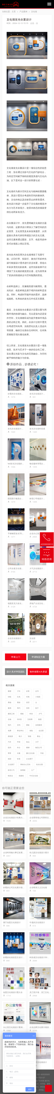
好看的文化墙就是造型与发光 (20, 393)
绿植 (9, 696)
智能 (29, 736)
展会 (38, 736)
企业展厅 (29, 758)
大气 (40, 713)
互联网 (29, 719)
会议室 (41, 730)
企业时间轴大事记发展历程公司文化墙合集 (21, 852)
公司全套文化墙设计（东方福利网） (23, 568)
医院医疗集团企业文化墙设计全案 (22, 498)
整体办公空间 (25, 764)
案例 (9, 708)
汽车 (9, 742)
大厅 (37, 742)
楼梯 (27, 747)
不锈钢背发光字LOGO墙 (18, 533)
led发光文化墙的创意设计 (19, 463)
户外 (18, 691)
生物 (9, 719)
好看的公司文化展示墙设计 (14, 887)
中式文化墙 (33, 775)
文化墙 (34, 11)
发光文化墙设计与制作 (39, 393)
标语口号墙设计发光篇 (39, 498)
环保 (18, 742)
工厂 (32, 770)
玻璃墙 (22, 770)
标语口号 (11, 770)
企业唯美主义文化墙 (38, 887)
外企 (18, 747)
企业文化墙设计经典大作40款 (16, 817)
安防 (27, 708)
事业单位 (20, 730)
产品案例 (23, 11)
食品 (27, 742)
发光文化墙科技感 (37, 428)
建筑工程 (11, 713)
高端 (9, 702)
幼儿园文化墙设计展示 (39, 852)
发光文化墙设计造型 (16, 428)
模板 (22, 713)
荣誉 (9, 753)
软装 (18, 758)
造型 (27, 702)
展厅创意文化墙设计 (12, 922)
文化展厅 (11, 764)
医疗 (37, 708)
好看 (27, 691)
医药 (9, 747)
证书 (37, 691)
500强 (19, 719)
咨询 (18, 725)
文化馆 (32, 638)
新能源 (10, 736)
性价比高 (39, 764)
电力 (20, 736)
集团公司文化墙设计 (38, 1062)
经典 (27, 696)
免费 (9, 730)
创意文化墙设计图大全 (13, 992)
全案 (18, 753)
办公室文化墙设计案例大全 (14, 1027)
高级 (18, 702)
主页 (14, 11)
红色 (18, 696)
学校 (42, 753)
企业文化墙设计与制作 (17, 638)
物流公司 (38, 747)
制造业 (10, 775)
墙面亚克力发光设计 (16, 603)
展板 (27, 725)
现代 (9, 725)
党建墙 (21, 775)
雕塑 (9, 691)
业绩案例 (38, 725)
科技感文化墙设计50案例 (40, 957)
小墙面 (37, 696)
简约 (18, 708)
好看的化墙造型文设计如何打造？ (17, 957)
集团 (40, 719)
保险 (31, 730)
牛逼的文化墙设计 (37, 922)
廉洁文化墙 (30, 753)
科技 (31, 713)
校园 (9, 758)
